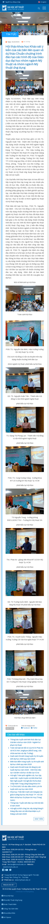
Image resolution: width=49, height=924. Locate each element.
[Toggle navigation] (44, 8)
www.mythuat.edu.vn (22, 880)
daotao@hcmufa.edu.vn (17, 864)
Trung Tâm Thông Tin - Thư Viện (16, 877)
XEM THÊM (39, 819)
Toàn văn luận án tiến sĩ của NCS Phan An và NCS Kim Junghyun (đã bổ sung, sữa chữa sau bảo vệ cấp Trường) (26, 750)
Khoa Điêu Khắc (9, 913)
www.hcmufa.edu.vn (10, 867)
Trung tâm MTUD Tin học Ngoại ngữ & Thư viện (21, 875)
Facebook (26, 728)
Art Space (7, 917)
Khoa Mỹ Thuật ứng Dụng (12, 900)
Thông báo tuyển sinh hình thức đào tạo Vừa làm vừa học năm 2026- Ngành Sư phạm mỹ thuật (25, 742)
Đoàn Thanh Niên (9, 904)
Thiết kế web (19, 891)
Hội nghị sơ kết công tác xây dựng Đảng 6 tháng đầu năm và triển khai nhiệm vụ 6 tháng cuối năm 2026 (26, 811)
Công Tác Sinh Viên (10, 909)
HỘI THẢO (9, 728)
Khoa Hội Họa (8, 896)
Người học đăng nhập (12, 2)
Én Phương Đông (28, 891)
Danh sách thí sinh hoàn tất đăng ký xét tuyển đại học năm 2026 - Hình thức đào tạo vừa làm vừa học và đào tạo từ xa (25, 770)
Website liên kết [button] (8, 885)
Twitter (35, 728)
